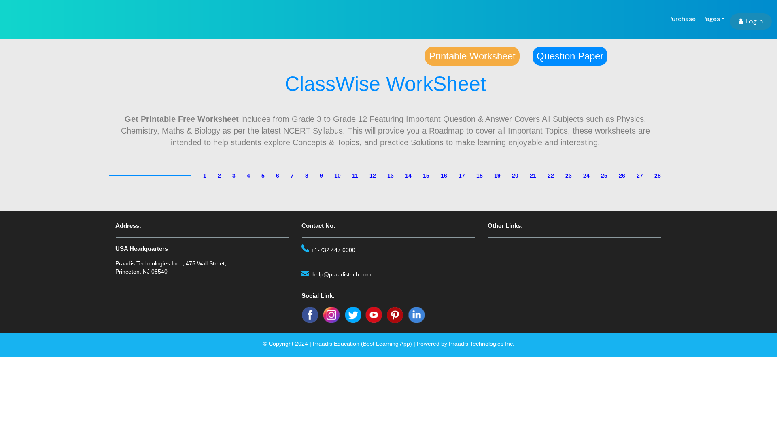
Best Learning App (386, 343)
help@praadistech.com (342, 274)
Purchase (682, 19)
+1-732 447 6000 (333, 250)
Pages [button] (711, 19)
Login (754, 21)
